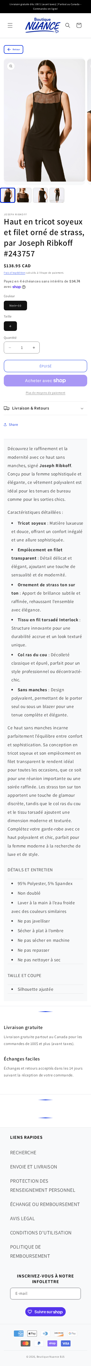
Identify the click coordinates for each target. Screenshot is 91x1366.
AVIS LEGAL (22, 1218)
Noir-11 (18, 306)
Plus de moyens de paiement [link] (45, 393)
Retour (16, 49)
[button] (10, 25)
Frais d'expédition (14, 272)
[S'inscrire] (75, 1294)
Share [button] (13, 424)
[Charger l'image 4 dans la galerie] (56, 195)
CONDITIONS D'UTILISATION (41, 1232)
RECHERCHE (23, 1152)
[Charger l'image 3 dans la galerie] (40, 195)
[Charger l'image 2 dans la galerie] (24, 195)
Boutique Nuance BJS (51, 1356)
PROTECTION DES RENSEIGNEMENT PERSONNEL (42, 1185)
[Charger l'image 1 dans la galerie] (7, 195)
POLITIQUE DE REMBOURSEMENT (30, 1251)
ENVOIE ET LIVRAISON (33, 1166)
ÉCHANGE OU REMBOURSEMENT (45, 1204)
